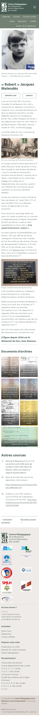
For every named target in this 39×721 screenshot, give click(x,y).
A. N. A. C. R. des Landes (11, 686)
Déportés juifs (10, 96)
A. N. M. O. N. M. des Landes (13, 683)
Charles (28, 127)
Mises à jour (6, 631)
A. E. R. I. (4, 689)
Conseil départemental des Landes (15, 666)
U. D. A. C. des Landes (10, 671)
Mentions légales (8, 709)
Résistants (22, 21)
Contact (33, 712)
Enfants (16, 16)
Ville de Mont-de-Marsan (11, 663)
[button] (20, 256)
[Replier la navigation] (34, 7)
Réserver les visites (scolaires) (13, 650)
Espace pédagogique (10, 653)
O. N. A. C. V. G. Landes (11, 668)
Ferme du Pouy (18, 250)
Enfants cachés (29, 16)
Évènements (6, 634)
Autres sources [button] (13, 455)
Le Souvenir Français (9, 674)
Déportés (6, 16)
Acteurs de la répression (26, 26)
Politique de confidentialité (15, 712)
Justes (12, 21)
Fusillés (33, 21)
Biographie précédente (6, 521)
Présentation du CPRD (10, 647)
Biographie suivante (28, 519)
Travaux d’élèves (8, 637)
